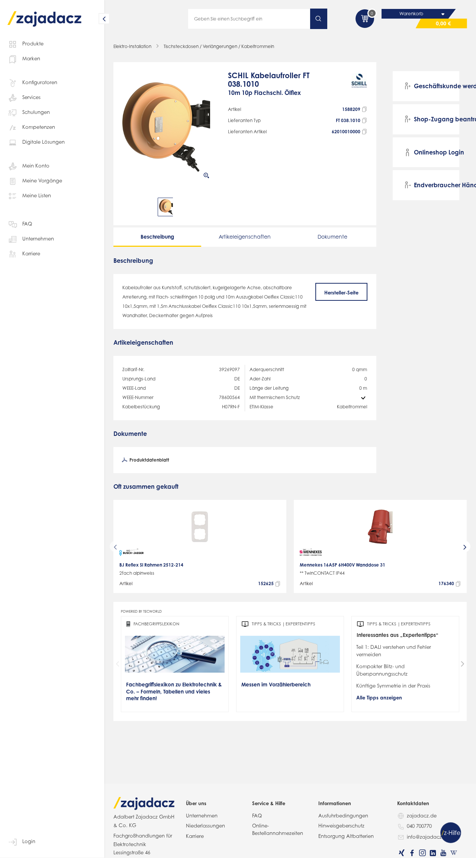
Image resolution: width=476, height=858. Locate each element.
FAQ (27, 224)
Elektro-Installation (132, 46)
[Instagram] (422, 852)
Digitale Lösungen (43, 142)
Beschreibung (157, 236)
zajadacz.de (422, 816)
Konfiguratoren (39, 82)
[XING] (401, 852)
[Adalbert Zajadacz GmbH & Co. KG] (44, 13)
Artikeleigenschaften (245, 236)
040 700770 (419, 826)
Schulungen (36, 112)
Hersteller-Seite (341, 293)
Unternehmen (38, 239)
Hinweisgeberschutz (341, 826)
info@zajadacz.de (428, 837)
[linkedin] (432, 852)
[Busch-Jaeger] (131, 552)
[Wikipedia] (453, 852)
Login (28, 841)
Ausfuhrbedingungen (343, 816)
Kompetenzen (38, 127)
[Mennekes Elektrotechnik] (311, 552)
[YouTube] (443, 852)
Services (31, 97)
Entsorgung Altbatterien (346, 836)
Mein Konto (35, 166)
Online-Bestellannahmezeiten (277, 829)
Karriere (31, 253)
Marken (31, 58)
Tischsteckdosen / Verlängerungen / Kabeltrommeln (219, 46)
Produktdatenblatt (148, 460)
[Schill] (359, 87)
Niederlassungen (205, 826)
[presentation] (127, 207)
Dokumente (332, 236)
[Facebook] (412, 852)
